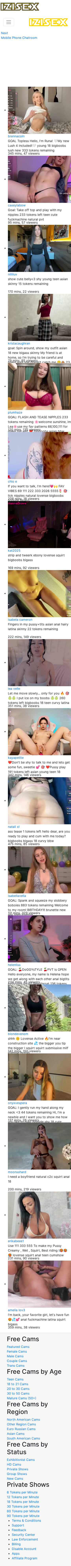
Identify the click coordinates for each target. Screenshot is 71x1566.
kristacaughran (19, 343)
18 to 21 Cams (17, 1384)
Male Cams (15, 1356)
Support (18, 1525)
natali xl (14, 827)
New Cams (15, 1478)
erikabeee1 (16, 1241)
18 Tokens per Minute (23, 1502)
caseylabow (17, 205)
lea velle (14, 689)
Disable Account (24, 1549)
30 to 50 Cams (18, 1393)
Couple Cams (17, 1361)
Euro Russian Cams (21, 1429)
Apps (16, 1553)
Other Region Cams (21, 1424)
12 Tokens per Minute (23, 1497)
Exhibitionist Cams (21, 1460)
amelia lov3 (16, 1310)
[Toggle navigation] (8, 22)
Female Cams (17, 1351)
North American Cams (23, 1419)
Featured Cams (18, 1347)
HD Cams (14, 1464)
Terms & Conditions (26, 1520)
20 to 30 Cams (18, 1389)
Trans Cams (15, 1365)
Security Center (23, 1535)
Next (4, 33)
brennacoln (16, 136)
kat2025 (14, 550)
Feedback (19, 1530)
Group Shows (17, 1474)
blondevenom (18, 1034)
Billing (16, 1544)
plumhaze (15, 412)
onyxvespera (17, 1103)
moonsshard (17, 1172)
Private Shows (17, 1469)
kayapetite (16, 758)
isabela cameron (20, 619)
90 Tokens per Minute (23, 1516)
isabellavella (17, 896)
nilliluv (12, 274)
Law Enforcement (25, 1539)
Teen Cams (15, 1379)
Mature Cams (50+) (21, 1398)
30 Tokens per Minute (23, 1506)
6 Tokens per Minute (22, 1492)
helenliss (14, 965)
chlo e (12, 481)
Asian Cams (15, 1434)
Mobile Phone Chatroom (19, 38)
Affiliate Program (25, 1558)
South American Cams (23, 1438)
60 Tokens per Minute (23, 1511)
